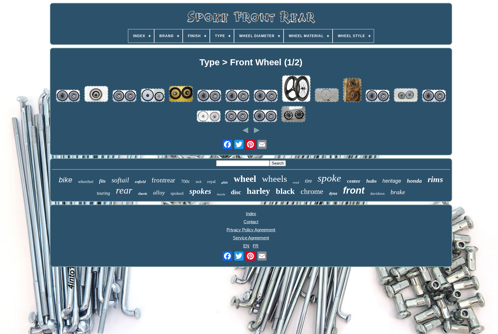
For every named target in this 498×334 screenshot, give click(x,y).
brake (398, 192)
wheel (245, 178)
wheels (274, 179)
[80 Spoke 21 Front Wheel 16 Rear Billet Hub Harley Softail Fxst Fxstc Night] (208, 117)
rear (124, 190)
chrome (312, 191)
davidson (377, 193)
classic (142, 194)
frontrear (163, 180)
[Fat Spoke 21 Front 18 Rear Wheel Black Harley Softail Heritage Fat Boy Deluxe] (237, 96)
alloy (159, 192)
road (296, 182)
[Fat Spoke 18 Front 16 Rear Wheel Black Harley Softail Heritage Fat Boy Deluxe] (68, 96)
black (285, 191)
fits (102, 181)
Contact (251, 221)
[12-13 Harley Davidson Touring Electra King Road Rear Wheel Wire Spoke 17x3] (96, 94)
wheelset (85, 181)
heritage (391, 181)
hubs (371, 181)
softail (120, 180)
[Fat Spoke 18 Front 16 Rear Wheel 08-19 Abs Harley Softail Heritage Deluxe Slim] (434, 96)
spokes (200, 191)
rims (435, 179)
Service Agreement (251, 237)
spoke (329, 178)
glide (224, 182)
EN (246, 245)
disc (236, 192)
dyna (333, 193)
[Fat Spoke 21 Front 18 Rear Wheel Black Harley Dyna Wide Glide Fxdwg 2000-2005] (209, 96)
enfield (140, 182)
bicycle (221, 194)
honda (414, 181)
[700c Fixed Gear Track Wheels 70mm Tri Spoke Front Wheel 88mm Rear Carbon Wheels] (296, 89)
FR (256, 245)
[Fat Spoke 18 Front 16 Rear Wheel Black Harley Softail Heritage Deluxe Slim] (377, 96)
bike (65, 180)
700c (185, 181)
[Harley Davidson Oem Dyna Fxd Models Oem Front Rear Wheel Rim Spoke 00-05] (405, 95)
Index (251, 213)
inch (198, 182)
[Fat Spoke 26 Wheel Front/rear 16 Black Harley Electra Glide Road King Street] (152, 95)
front (354, 190)
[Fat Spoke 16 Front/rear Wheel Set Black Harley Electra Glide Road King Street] (124, 96)
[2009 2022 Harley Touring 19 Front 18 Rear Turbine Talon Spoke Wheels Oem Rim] (181, 94)
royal (211, 182)
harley (258, 191)
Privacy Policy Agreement (251, 229)
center (354, 181)
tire (308, 181)
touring (103, 193)
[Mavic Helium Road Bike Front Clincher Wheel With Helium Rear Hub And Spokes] (326, 95)
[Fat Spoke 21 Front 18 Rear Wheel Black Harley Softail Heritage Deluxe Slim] (265, 96)
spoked (177, 193)
